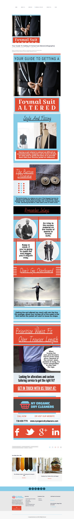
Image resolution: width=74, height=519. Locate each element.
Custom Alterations (17, 47)
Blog (12, 47)
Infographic (22, 47)
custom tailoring (34, 446)
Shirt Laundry (28, 500)
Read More (24, 477)
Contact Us (40, 500)
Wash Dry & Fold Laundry (30, 505)
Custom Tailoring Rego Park (18, 447)
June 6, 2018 (27, 47)
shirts (30, 447)
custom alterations (25, 446)
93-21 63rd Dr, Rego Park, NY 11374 (56, 504)
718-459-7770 (54, 498)
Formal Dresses (28, 501)
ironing (26, 447)
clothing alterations (16, 446)
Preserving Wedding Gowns (30, 504)
